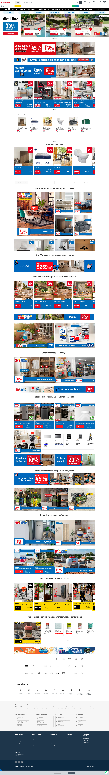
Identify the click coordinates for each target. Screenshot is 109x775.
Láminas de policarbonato (22, 721)
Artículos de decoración (62, 722)
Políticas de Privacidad (53, 761)
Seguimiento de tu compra (37, 745)
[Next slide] (94, 94)
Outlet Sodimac (86, 742)
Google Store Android (70, 739)
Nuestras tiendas (52, 736)
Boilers (59, 724)
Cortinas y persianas (82, 720)
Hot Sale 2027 (86, 740)
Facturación (34, 6)
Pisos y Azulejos (40, 720)
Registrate (34, 739)
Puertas (38, 718)
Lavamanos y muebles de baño (23, 720)
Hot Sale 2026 (80, 724)
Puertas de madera (81, 717)
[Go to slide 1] (53, 109)
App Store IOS (69, 736)
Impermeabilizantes (61, 718)
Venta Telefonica (63, 761)
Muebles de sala (61, 725)
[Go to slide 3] (55, 109)
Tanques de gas (20, 717)
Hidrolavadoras (20, 725)
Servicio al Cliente (18, 736)
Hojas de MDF (20, 722)
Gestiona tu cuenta (35, 736)
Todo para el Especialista (54, 743)
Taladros (79, 718)
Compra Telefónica (26, 6)
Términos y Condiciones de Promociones (20, 752)
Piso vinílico (19, 724)
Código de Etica (52, 739)
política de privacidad (57, 772)
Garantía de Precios (19, 739)
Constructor (18, 6)
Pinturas (79, 721)
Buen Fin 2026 (80, 725)
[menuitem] (81, 6)
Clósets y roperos (40, 717)
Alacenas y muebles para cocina (64, 720)
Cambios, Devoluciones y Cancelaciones (20, 755)
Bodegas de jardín (61, 717)
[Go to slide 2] (54, 109)
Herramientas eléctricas (42, 722)
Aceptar (71, 772)
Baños (38, 721)
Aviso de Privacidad (19, 747)
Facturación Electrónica (20, 749)
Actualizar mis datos (36, 747)
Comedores (39, 725)
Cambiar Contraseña (36, 741)
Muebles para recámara (42, 724)
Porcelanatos (60, 721)
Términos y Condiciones (20, 745)
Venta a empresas (18, 743)
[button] (51, 2)
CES (50, 741)
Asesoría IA (74, 6)
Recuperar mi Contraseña (37, 743)
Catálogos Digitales (53, 745)
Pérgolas (79, 722)
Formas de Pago (18, 741)
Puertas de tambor (20, 718)
